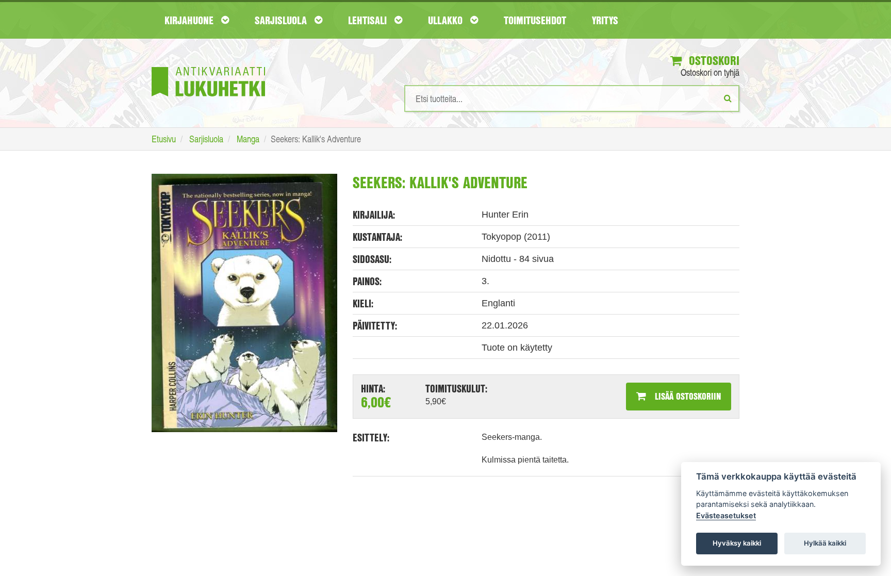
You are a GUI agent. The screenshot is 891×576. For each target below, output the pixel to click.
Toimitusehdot (535, 20)
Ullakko (446, 20)
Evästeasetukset (726, 515)
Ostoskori (712, 60)
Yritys (605, 20)
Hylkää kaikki (825, 543)
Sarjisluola (282, 20)
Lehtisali (368, 20)
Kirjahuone (190, 20)
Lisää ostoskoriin (686, 396)
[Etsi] (728, 98)
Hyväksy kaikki (737, 543)
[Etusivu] (208, 66)
